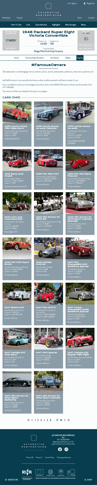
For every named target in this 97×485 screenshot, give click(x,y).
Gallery (68, 57)
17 (57, 420)
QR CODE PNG (85, 45)
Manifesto (6, 17)
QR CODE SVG (85, 49)
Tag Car (80, 57)
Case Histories (41, 24)
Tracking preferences (64, 457)
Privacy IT (39, 457)
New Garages (70, 24)
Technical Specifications (34, 57)
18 (61, 420)
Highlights (56, 24)
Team (79, 17)
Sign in (74, 3)
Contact (91, 17)
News (83, 24)
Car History (54, 57)
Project (19, 17)
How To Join (16, 24)
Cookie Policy (49, 457)
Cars (28, 24)
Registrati (90, 3)
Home (16, 57)
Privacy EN (29, 457)
